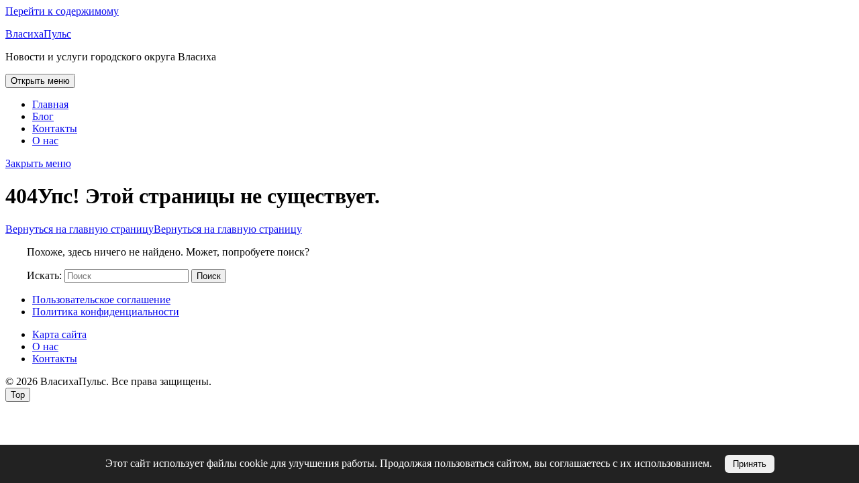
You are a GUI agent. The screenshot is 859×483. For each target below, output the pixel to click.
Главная (50, 104)
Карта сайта (59, 334)
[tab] (40, 81)
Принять (749, 464)
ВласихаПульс (38, 34)
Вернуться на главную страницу (153, 229)
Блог (43, 116)
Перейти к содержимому (62, 11)
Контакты (54, 128)
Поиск (209, 276)
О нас (45, 140)
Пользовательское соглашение (101, 299)
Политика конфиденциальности (105, 311)
